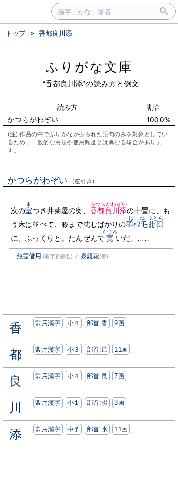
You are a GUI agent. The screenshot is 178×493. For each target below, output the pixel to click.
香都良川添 (108, 210)
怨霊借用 (29, 256)
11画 (121, 349)
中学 (73, 429)
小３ (73, 349)
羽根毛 (137, 224)
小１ (73, 402)
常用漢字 (47, 322)
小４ (73, 322)
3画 (119, 402)
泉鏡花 (90, 256)
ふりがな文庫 (89, 66)
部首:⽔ (97, 429)
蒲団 (155, 224)
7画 (119, 376)
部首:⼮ (97, 402)
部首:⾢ (97, 349)
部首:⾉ (97, 376)
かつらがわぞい (51, 180)
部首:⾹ (97, 322)
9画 (119, 322)
